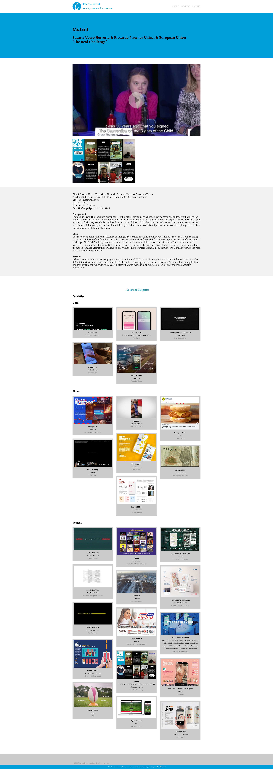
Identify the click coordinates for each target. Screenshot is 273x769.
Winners (185, 6)
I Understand (161, 767)
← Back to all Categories (136, 290)
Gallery (196, 6)
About (175, 6)
